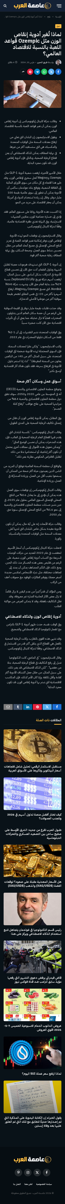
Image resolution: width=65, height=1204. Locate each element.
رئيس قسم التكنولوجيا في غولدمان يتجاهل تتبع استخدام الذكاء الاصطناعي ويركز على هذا (32, 932)
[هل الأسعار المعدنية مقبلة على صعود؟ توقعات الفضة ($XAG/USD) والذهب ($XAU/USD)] (32, 861)
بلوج (58, 26)
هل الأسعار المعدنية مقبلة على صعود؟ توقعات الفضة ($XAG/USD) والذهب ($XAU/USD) (32, 884)
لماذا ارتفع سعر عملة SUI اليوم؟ (41, 1074)
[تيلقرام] (37, 72)
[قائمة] (59, 6)
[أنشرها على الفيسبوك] (58, 72)
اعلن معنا (28, 1184)
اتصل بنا (17, 1184)
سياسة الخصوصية (44, 1184)
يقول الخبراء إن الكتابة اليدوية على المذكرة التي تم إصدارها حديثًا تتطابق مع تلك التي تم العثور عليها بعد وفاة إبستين (32, 1122)
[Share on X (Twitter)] (51, 72)
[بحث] (5, 6)
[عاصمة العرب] (32, 5)
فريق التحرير (42, 62)
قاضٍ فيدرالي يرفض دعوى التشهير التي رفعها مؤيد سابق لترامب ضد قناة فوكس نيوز (34, 980)
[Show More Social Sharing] (23, 72)
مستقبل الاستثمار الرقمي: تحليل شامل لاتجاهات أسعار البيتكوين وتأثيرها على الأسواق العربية (32, 768)
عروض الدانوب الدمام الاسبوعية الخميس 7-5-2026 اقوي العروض (32, 1028)
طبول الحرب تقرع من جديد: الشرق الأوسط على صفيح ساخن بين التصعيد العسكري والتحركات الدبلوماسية (33, 834)
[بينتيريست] (30, 72)
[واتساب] (44, 72)
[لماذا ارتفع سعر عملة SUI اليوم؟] (32, 1053)
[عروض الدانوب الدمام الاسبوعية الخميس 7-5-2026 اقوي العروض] (32, 1005)
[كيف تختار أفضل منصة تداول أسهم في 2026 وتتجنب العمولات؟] (32, 793)
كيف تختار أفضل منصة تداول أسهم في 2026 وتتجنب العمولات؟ (34, 816)
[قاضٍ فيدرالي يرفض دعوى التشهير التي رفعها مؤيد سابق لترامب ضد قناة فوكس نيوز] (32, 957)
